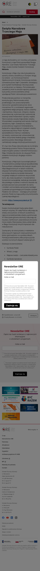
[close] (36, 3)
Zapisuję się (12, 305)
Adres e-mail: (9, 277)
